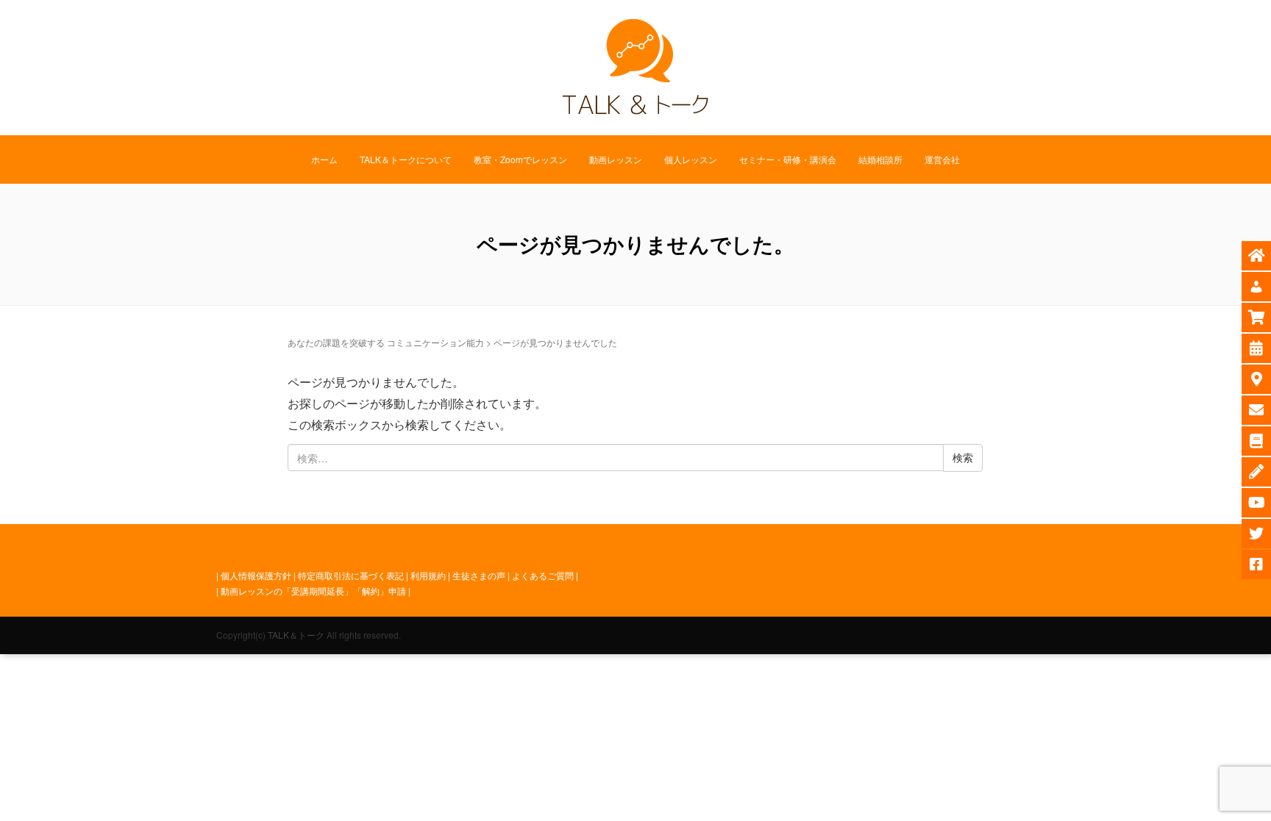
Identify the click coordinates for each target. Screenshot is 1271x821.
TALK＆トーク (296, 634)
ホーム (324, 159)
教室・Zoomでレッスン (520, 159)
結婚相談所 (880, 159)
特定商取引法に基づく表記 (351, 575)
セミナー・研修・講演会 (787, 159)
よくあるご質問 (543, 575)
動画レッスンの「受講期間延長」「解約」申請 (313, 590)
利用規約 (428, 575)
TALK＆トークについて (406, 159)
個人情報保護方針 (256, 575)
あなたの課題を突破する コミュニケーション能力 (386, 342)
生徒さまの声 (478, 575)
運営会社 (942, 159)
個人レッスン (690, 159)
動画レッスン (615, 159)
